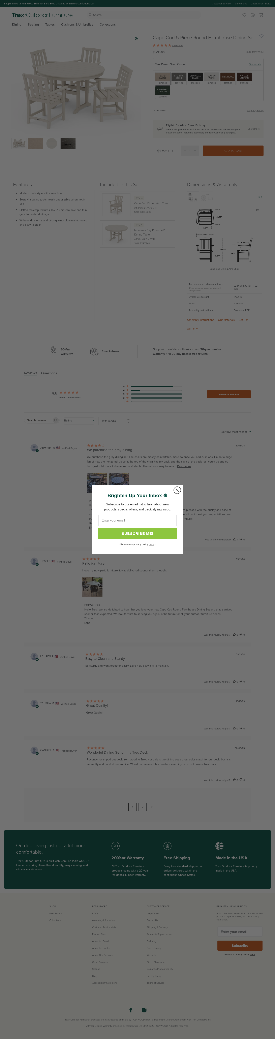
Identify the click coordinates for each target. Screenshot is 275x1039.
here (151, 544)
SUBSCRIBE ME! (137, 534)
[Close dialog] (177, 490)
